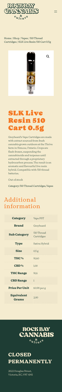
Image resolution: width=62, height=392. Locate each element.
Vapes (24, 38)
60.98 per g (39, 288)
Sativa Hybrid (41, 244)
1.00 (35, 266)
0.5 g (35, 251)
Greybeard (39, 226)
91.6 (35, 273)
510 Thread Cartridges (32, 186)
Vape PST (38, 218)
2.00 (35, 297)
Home (7, 38)
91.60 (36, 258)
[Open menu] (55, 11)
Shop (16, 38)
